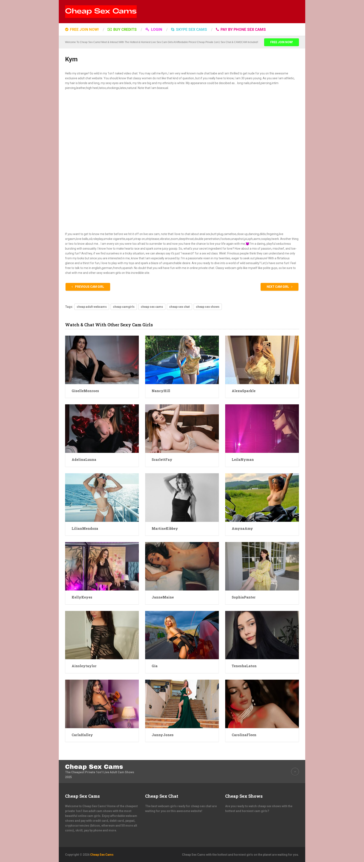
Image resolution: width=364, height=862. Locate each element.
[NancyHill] (182, 360)
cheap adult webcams (92, 306)
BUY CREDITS (124, 29)
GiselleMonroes (85, 391)
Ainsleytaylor (84, 666)
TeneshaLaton (244, 666)
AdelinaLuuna (84, 459)
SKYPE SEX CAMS (191, 29)
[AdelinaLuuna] (102, 428)
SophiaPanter (244, 597)
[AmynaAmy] (262, 497)
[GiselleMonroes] (102, 360)
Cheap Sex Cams (94, 767)
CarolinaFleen (244, 735)
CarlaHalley (82, 735)
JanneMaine (163, 597)
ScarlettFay (162, 459)
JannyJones (163, 735)
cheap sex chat (179, 306)
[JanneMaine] (182, 566)
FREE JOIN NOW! (84, 29)
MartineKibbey (165, 528)
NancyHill (161, 391)
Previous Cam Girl (89, 286)
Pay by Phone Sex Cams (243, 29)
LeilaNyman (243, 459)
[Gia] (182, 635)
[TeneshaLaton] (262, 635)
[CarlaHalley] (102, 704)
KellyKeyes (82, 597)
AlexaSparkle (244, 391)
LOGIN (156, 29)
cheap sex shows (207, 306)
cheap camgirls (124, 306)
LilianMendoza (85, 528)
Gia (155, 666)
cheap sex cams (152, 306)
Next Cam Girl (278, 286)
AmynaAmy (242, 528)
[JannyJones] (182, 704)
